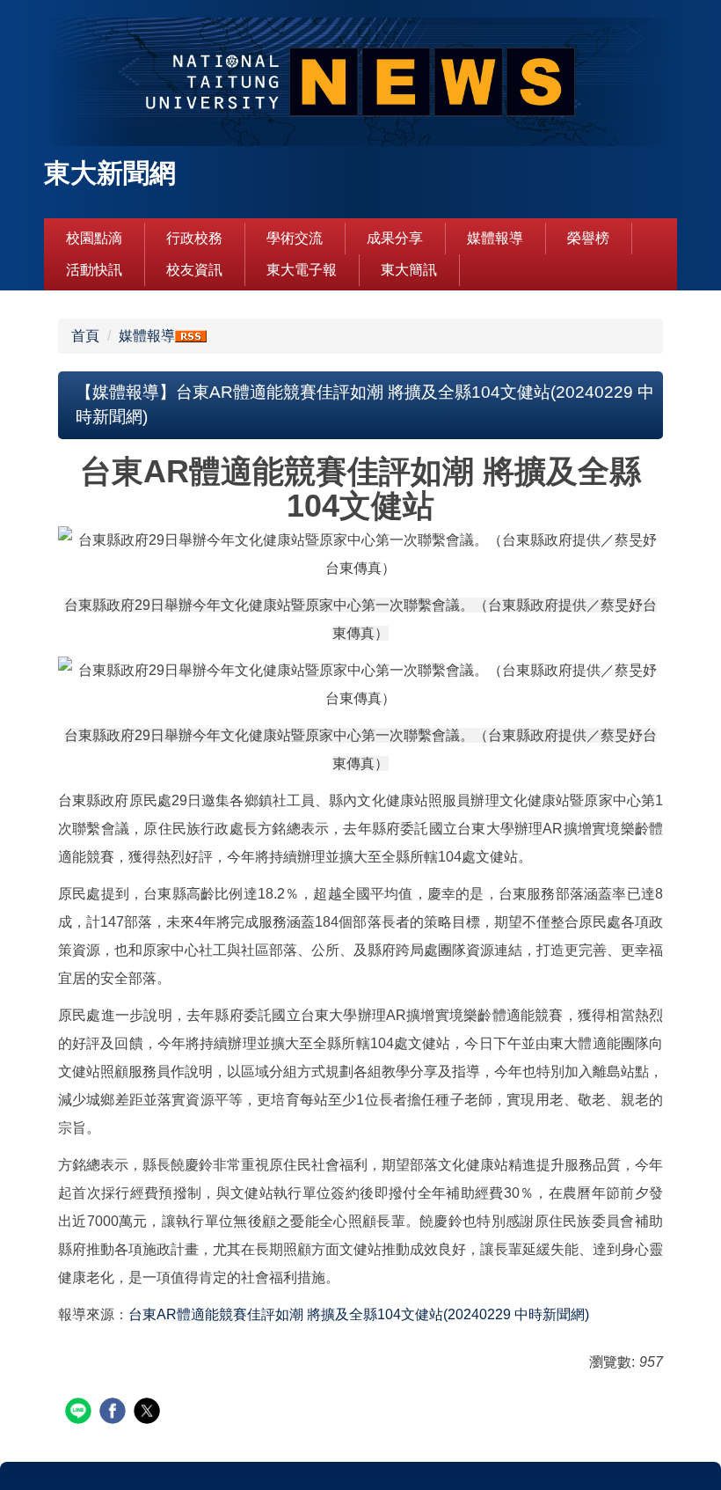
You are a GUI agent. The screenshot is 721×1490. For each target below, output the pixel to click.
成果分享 (395, 238)
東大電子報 (301, 269)
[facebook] (114, 1413)
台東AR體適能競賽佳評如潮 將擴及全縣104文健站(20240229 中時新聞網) (358, 1314)
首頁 (85, 335)
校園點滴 (94, 238)
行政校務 (194, 238)
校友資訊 (194, 269)
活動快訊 (94, 269)
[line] (80, 1413)
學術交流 (294, 238)
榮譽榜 (588, 238)
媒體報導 (495, 238)
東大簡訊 (409, 269)
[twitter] (149, 1413)
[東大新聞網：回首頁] (360, 84)
